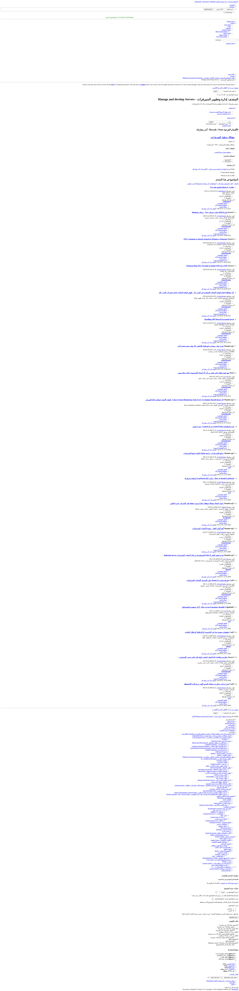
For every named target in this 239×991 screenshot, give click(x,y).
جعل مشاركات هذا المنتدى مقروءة (220, 112)
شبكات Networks (225, 828)
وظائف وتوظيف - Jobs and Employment (215, 791)
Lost (224, 376)
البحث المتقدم (230, 43)
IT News (224, 739)
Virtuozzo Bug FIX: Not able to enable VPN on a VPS (207, 266)
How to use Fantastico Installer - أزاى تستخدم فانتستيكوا (203, 607)
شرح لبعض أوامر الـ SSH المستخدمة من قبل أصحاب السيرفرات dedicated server (194, 555)
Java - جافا (224, 815)
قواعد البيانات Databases (223, 829)
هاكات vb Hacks (222, 762)
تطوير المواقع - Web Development (220, 767)
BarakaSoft (235, 989)
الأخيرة (220, 88)
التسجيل (232, 5)
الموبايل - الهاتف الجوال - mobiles (221, 753)
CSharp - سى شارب (221, 819)
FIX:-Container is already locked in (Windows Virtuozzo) (206, 239)
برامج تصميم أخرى (225, 801)
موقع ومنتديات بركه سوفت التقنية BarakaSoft (221, 981)
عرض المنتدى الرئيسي (224, 114)
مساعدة (232, 6)
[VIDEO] (232, 969)
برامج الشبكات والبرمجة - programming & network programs (208, 748)
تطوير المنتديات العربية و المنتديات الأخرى (218, 773)
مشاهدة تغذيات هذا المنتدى (222, 152)
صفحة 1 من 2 (234, 88)
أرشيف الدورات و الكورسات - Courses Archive (216, 863)
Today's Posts (223, 35)
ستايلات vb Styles (221, 760)
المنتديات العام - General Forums (225, 836)
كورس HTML (226, 861)
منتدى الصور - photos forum (222, 803)
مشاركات (221, 183)
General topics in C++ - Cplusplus (213, 814)
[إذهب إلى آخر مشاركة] (209, 208)
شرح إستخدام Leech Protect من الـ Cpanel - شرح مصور (213, 427)
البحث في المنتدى (231, 117)
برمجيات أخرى (226, 831)
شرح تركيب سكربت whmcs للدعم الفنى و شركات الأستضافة (206, 684)
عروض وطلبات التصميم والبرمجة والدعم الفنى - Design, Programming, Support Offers (200, 792)
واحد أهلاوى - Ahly (217, 856)
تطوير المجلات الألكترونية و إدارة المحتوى (218, 783)
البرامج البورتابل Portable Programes (216, 750)
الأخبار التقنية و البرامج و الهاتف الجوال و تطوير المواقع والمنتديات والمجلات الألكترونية (208, 734)
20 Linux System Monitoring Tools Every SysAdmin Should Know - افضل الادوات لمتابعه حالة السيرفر (185, 400)
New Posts (227, 25)
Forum (233, 23)
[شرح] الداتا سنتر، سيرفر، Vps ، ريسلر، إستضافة (210, 212)
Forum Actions (226, 30)
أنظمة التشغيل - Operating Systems (220, 822)
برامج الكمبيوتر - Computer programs (216, 744)
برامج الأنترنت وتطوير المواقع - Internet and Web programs (209, 743)
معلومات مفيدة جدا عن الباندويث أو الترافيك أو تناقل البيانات (207, 632)
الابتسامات (231, 965)
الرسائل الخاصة (230, 723)
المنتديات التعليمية (229, 807)
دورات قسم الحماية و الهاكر (218, 835)
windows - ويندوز (222, 824)
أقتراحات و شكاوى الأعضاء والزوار (220, 868)
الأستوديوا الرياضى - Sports (223, 851)
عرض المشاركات (211, 124)
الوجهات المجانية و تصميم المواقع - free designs (212, 771)
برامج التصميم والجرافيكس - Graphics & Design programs (209, 746)
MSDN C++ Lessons (217, 812)
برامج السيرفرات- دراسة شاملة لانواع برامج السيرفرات (203, 453)
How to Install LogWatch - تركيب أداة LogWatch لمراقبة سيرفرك (209, 478)
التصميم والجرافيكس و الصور (225, 796)
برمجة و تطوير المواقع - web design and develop (212, 769)
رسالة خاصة (223, 207)
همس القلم (227, 849)
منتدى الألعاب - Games (224, 755)
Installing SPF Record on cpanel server (219, 319)
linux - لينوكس (222, 826)
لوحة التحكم (231, 721)
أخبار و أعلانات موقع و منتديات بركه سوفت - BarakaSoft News (212, 736)
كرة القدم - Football (221, 854)
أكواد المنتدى (231, 964)
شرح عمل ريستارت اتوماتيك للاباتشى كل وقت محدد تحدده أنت (201, 346)
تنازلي (230, 911)
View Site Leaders (221, 36)
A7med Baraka (221, 216)
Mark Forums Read (221, 31)
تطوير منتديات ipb (221, 778)
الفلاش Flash (227, 799)
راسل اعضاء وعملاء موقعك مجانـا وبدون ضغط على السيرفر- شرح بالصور (197, 503)
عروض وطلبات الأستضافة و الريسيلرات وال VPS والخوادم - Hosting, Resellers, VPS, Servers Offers (196, 794)
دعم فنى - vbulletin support (219, 764)
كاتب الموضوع (228, 183)
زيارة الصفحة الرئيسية (220, 233)
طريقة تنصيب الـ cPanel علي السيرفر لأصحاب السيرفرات (208, 580)
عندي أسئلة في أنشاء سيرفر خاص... (219, 169)
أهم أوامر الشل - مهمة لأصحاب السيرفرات (208, 528)
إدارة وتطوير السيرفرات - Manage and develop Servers (214, 780)
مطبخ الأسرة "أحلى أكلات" (222, 847)
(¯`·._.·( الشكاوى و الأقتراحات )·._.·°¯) (223, 867)
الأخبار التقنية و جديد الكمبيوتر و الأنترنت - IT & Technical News (211, 737)
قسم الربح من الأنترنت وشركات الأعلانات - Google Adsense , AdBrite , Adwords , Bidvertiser (203, 785)
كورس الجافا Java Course (219, 865)
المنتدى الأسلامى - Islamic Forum (221, 840)
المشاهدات (213, 183)
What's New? (231, 21)
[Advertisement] (119, 59)
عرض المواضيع (224, 124)
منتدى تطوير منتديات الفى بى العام (216, 766)
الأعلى (193, 716)
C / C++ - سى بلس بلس (219, 810)
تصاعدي (230, 909)
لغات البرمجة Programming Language (219, 808)
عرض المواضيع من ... (231, 892)
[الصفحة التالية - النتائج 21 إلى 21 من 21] (225, 88)
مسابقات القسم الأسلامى (219, 842)
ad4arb (224, 507)
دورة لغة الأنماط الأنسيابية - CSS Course (218, 860)
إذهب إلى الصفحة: (229, 91)
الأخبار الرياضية (222, 852)
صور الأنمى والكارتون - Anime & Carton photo (213, 805)
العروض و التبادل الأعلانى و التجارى (220, 789)
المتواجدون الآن (230, 727)
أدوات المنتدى (232, 108)
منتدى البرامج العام (221, 751)
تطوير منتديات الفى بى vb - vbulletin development (216, 759)
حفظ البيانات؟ (228, 12)
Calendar (228, 28)
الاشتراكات (231, 725)
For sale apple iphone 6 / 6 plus (222, 187)
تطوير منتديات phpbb (220, 775)
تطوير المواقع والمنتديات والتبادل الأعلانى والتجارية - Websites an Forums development (209, 78)
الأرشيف (232, 982)
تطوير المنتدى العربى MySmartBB (216, 776)
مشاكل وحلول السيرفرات (223, 137)
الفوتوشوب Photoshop (224, 798)
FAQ (229, 26)
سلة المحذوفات (226, 870)
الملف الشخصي (222, 203)
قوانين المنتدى (233, 974)
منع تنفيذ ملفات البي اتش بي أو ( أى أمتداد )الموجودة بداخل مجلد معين (203, 373)
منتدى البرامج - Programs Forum (221, 741)
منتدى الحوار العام (225, 838)
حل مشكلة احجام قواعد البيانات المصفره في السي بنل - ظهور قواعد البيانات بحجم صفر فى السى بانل (196, 293)
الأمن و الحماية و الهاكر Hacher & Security (218, 833)
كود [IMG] (231, 967)
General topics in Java (216, 817)
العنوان (236, 183)
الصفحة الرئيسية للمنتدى (227, 730)
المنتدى (232, 76)
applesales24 (222, 191)
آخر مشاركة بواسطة (203, 183)
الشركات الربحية (222, 787)
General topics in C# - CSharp (214, 820)
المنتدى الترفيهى (226, 844)
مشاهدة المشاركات (221, 205)
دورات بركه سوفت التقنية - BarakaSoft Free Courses (219, 858)
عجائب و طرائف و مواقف (219, 845)
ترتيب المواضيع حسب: (231, 899)
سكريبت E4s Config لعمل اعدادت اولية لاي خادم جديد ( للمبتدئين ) (203, 657)
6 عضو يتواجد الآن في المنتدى (229, 883)
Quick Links (227, 33)
